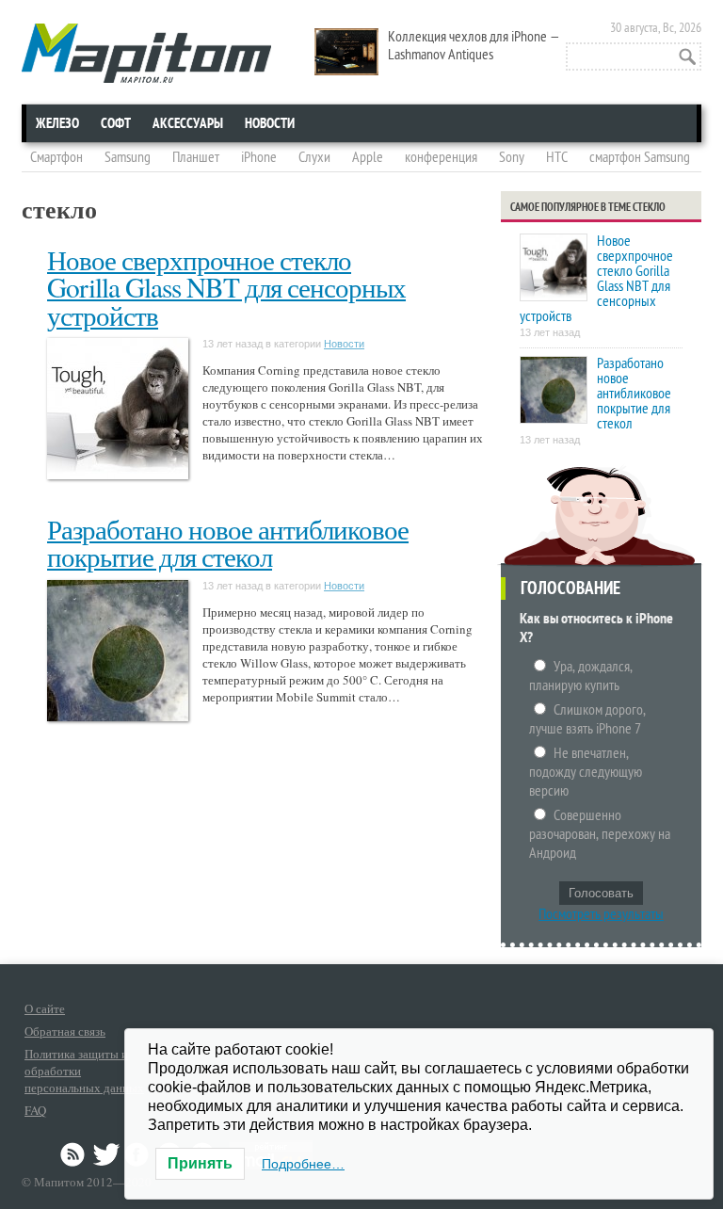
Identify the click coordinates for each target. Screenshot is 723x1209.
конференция (441, 157)
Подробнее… (303, 1163)
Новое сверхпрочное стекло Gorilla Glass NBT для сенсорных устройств (226, 287)
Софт (116, 123)
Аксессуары (188, 123)
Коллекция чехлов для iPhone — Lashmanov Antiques (474, 45)
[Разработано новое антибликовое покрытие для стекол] (553, 391)
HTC (557, 157)
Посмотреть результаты (601, 914)
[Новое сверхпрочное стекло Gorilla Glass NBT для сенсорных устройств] (553, 269)
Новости (270, 123)
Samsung (127, 157)
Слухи (314, 157)
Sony (511, 157)
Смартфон (56, 157)
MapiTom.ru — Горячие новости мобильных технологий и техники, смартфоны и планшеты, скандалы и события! (146, 53)
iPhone (259, 157)
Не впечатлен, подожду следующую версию (585, 772)
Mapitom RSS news (74, 1154)
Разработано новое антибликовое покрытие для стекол (228, 542)
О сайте (44, 1008)
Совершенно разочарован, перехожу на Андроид (599, 834)
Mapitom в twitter (106, 1154)
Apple (367, 157)
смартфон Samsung (639, 157)
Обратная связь (64, 1031)
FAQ (35, 1110)
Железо (57, 123)
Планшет (195, 157)
